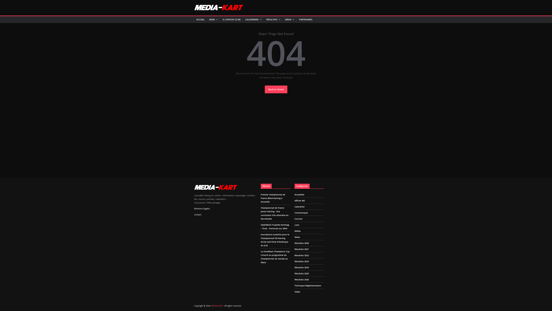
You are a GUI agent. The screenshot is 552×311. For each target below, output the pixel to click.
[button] (216, 20)
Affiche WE (300, 200)
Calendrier (300, 206)
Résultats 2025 (302, 273)
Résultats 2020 (302, 243)
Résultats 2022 (302, 255)
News (212, 19)
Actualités (299, 194)
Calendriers (252, 19)
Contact (197, 214)
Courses (298, 218)
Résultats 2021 (302, 249)
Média (288, 19)
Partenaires (305, 19)
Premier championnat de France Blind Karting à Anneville (273, 198)
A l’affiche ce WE (232, 19)
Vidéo (297, 291)
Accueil (200, 19)
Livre (297, 225)
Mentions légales (202, 208)
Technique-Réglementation (308, 285)
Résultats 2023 (302, 261)
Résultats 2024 (302, 267)
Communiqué (301, 212)
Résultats (271, 19)
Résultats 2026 (302, 279)
